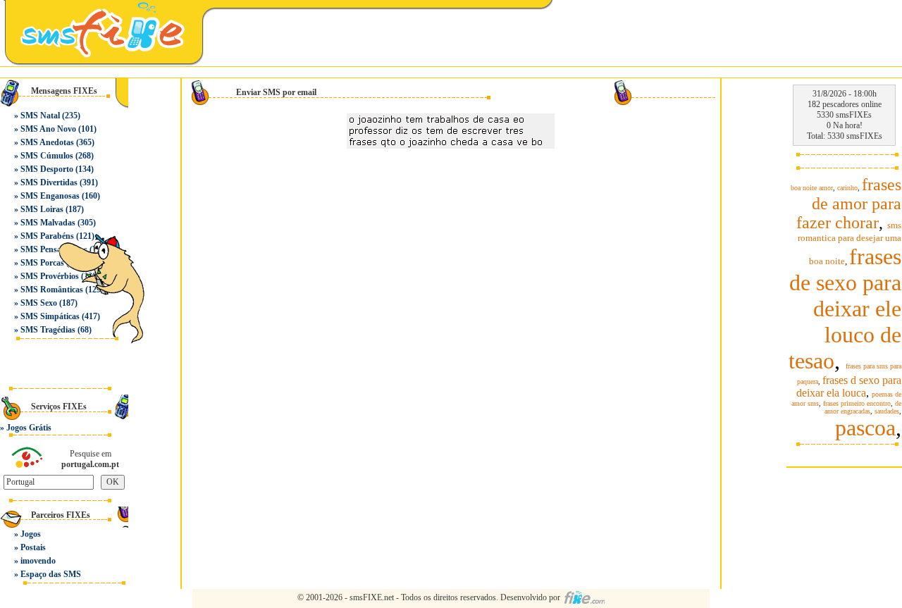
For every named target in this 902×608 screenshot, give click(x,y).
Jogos (30, 534)
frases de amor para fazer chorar (848, 203)
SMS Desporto (46, 169)
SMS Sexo (38, 303)
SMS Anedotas (47, 142)
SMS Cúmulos (46, 156)
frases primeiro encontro (857, 403)
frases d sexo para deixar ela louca (848, 386)
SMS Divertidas (49, 182)
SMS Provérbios (49, 276)
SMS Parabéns (47, 236)
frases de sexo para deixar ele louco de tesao (845, 308)
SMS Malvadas (47, 223)
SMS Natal (40, 115)
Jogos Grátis (28, 428)
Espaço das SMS (50, 574)
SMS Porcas (42, 263)
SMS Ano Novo (48, 129)
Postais (33, 547)
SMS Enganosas (50, 196)
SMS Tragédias (47, 330)
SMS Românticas (51, 289)
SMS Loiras (41, 209)
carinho (847, 188)
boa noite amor (812, 188)
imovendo (38, 561)
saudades (887, 411)
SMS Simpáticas (50, 316)
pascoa (865, 427)
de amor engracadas (862, 407)
